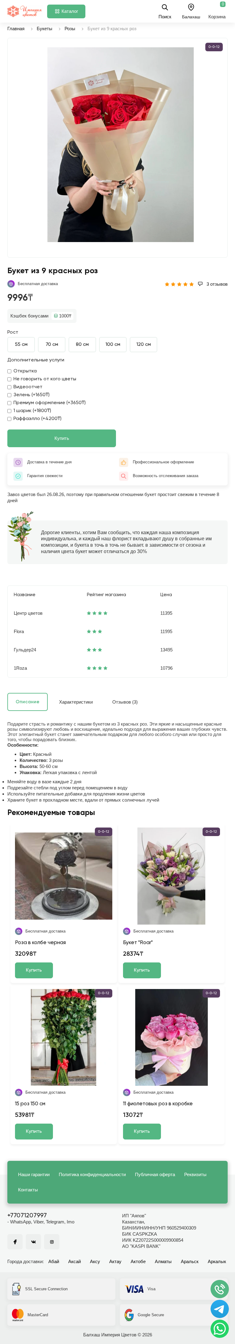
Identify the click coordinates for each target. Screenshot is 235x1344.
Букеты (44, 28)
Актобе (138, 1261)
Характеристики (76, 702)
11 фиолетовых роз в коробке (158, 1104)
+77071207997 (27, 1216)
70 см (52, 344)
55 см (21, 344)
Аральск (190, 1261)
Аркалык (217, 1261)
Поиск (165, 16)
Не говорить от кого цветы (44, 379)
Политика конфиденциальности (92, 1174)
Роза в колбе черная (40, 942)
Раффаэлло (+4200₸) (37, 418)
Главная (15, 28)
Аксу (95, 1261)
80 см (82, 344)
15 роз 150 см (30, 1104)
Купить (61, 438)
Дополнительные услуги (35, 360)
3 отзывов (216, 284)
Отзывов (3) (125, 702)
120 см (143, 344)
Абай (53, 1261)
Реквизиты (195, 1174)
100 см (113, 344)
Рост (12, 332)
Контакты (28, 1189)
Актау (115, 1261)
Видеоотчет (28, 387)
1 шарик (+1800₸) (32, 410)
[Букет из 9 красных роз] (120, 144)
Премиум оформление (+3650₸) (49, 402)
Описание (27, 702)
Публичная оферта (155, 1174)
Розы (70, 28)
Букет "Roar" (138, 942)
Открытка (25, 371)
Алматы (163, 1261)
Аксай (74, 1261)
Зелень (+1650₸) (31, 395)
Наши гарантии (34, 1174)
